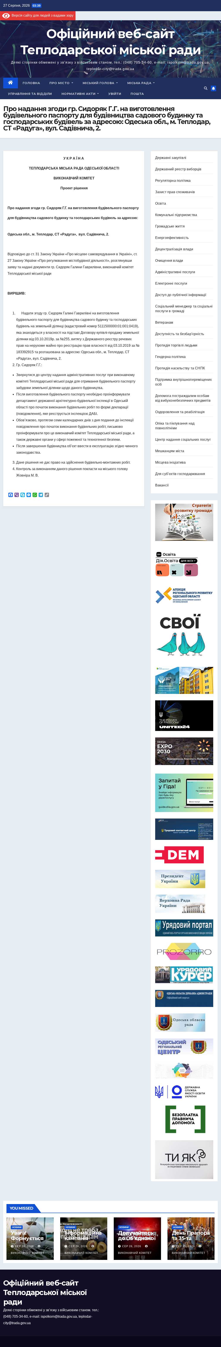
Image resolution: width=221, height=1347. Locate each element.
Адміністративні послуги (175, 272)
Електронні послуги (171, 283)
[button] (205, 88)
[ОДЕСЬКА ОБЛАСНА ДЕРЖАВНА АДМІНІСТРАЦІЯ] (184, 998)
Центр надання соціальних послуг (183, 439)
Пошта (137, 94)
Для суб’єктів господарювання (180, 474)
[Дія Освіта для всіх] (184, 564)
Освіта (160, 203)
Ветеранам (164, 322)
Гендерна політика (170, 357)
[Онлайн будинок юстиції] (184, 1070)
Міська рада (139, 83)
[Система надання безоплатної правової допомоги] (184, 1119)
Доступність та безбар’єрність (179, 334)
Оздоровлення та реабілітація (180, 412)
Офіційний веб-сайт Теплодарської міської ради (45, 1292)
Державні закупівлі (170, 158)
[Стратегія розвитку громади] (184, 522)
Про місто (60, 83)
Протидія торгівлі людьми (176, 345)
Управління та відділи (30, 94)
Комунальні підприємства (176, 215)
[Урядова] (184, 829)
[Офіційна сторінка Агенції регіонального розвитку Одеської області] (184, 595)
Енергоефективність (172, 238)
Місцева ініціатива (170, 462)
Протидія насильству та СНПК (180, 368)
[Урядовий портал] (184, 927)
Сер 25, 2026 (185, 1246)
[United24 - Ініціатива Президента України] (184, 715)
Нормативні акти (79, 94)
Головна (31, 83)
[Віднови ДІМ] (184, 680)
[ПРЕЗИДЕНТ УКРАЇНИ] (184, 879)
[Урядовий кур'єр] (184, 974)
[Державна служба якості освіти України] (184, 1091)
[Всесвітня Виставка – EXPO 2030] (184, 751)
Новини (16, 1227)
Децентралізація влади (174, 249)
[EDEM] (184, 854)
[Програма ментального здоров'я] (184, 1159)
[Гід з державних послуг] (184, 792)
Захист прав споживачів (175, 192)
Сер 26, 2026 (24, 1246)
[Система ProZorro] (184, 951)
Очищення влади (169, 260)
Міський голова (99, 83)
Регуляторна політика (173, 180)
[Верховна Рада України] (184, 904)
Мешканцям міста (169, 451)
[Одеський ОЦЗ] (184, 1046)
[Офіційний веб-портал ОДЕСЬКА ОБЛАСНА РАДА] (184, 1022)
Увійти (114, 94)
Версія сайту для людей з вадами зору (41, 15)
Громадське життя (170, 226)
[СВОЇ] (184, 635)
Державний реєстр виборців (178, 169)
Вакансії (162, 485)
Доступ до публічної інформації (180, 295)
